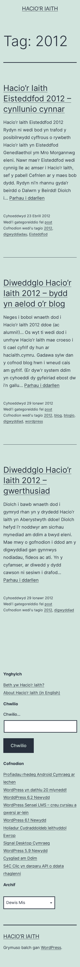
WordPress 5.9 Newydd (25, 850)
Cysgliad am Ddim (20, 858)
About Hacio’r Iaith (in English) (31, 692)
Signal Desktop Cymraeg (26, 843)
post (48, 222)
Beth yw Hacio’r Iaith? (23, 685)
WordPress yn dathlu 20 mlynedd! (35, 789)
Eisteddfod (38, 234)
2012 (48, 228)
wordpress (34, 421)
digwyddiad (13, 421)
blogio (69, 415)
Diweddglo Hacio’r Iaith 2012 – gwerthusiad (37, 480)
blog (58, 415)
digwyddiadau (15, 234)
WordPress (51, 947)
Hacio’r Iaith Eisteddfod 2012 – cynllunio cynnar (37, 98)
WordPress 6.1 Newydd (24, 820)
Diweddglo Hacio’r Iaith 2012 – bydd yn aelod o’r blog (37, 293)
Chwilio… (11, 714)
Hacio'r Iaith (40, 8)
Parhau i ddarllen (27, 198)
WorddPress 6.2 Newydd (26, 797)
